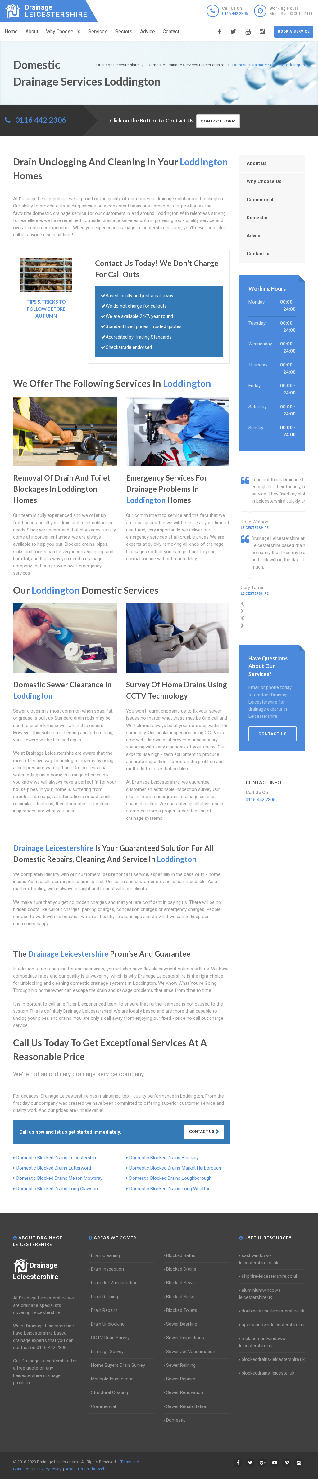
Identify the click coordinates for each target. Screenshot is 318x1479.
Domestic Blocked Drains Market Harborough (175, 1168)
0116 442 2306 (235, 13)
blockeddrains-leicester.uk (268, 1373)
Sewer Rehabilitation (186, 1406)
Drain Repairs (104, 1310)
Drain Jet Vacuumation (114, 1283)
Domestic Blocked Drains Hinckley (163, 1158)
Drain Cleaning (105, 1255)
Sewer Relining (181, 1365)
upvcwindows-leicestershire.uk (273, 1324)
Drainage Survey (107, 1351)
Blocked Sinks (180, 1296)
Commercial (260, 199)
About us (256, 163)
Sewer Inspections (185, 1337)
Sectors (123, 31)
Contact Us (202, 1131)
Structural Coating (109, 1392)
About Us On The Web (86, 1469)
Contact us (258, 253)
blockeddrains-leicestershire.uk (273, 1359)
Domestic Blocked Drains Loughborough (170, 1178)
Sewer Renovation (184, 1392)
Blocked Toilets (181, 1310)
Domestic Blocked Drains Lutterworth (54, 1168)
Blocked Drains (181, 1269)
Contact (171, 31)
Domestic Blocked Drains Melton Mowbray (59, 1178)
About (31, 31)
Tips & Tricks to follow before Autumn (46, 308)
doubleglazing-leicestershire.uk (273, 1311)
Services (97, 31)
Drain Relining (104, 1296)
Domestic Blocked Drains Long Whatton (170, 1189)
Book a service (294, 31)
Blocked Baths (180, 1255)
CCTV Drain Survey (110, 1337)
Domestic (257, 217)
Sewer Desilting (181, 1324)
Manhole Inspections (112, 1379)
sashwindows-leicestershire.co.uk (258, 1259)
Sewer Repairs (180, 1379)
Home (11, 31)
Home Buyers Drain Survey (118, 1365)
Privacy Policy (49, 1469)
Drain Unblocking (108, 1324)
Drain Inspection (107, 1269)
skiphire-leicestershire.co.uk (270, 1276)
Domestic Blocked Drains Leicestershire (57, 1158)
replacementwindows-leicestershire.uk (263, 1342)
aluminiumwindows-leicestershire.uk (260, 1293)
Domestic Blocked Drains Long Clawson (57, 1189)
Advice (147, 31)
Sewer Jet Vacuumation (190, 1351)
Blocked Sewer (181, 1283)
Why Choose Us (63, 31)
